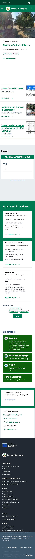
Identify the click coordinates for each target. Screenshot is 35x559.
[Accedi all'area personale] (30, 3)
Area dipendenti (6, 474)
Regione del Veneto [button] (7, 2)
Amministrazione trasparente (10, 484)
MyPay (4, 469)
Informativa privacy (7, 497)
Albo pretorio (6, 472)
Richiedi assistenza (7, 491)
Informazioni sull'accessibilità (10, 502)
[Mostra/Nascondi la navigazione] (2, 8)
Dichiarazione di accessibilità (10, 499)
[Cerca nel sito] (31, 9)
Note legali (5, 507)
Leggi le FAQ (5, 505)
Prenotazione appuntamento (10, 466)
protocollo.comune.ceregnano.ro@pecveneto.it (18, 532)
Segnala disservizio (7, 494)
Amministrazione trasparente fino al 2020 (14, 481)
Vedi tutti (17, 316)
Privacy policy (6, 540)
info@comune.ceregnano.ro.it (15, 530)
